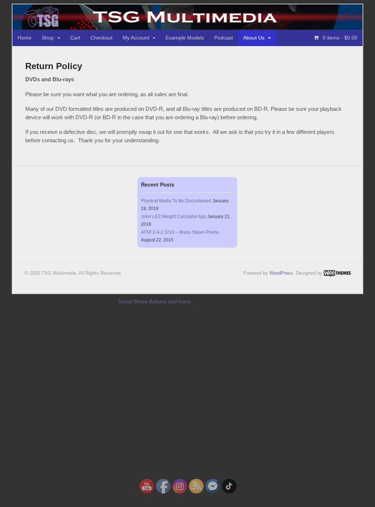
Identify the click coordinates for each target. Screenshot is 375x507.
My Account (136, 38)
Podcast (223, 38)
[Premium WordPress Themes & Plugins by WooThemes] (337, 273)
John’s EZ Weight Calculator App (173, 216)
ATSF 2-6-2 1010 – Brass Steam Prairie (180, 232)
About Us (253, 38)
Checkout (101, 38)
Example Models (185, 38)
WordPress (281, 273)
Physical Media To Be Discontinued (176, 200)
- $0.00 (340, 38)
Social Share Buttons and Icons (154, 301)
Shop (48, 38)
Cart (75, 38)
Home (24, 38)
